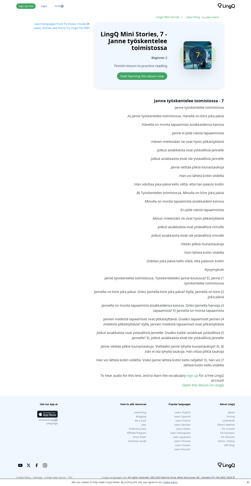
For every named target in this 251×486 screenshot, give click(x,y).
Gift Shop (229, 445)
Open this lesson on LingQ (203, 385)
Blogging (141, 416)
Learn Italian (183, 428)
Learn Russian (182, 449)
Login (44, 6)
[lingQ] (226, 6)
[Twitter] (28, 465)
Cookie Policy (23, 477)
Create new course (55, 477)
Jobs (144, 424)
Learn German (182, 424)
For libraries (228, 437)
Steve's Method (226, 424)
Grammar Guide (137, 441)
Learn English (183, 412)
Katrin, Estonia (226, 441)
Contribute (228, 420)
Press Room (139, 437)
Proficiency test (137, 428)
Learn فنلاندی (211, 17)
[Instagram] (45, 465)
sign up (192, 375)
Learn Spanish (182, 416)
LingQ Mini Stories (168, 17)
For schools (228, 428)
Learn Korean (183, 445)
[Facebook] (37, 465)
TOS (70, 477)
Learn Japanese (182, 437)
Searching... (192, 17)
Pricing (231, 416)
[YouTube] (20, 465)
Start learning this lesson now (142, 76)
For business (227, 432)
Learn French (183, 420)
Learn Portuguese (180, 432)
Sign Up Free (26, 6)
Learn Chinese (182, 441)
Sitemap (37, 477)
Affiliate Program (136, 432)
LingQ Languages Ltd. (114, 477)
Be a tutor (140, 420)
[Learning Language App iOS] (47, 414)
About (231, 412)
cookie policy (170, 482)
